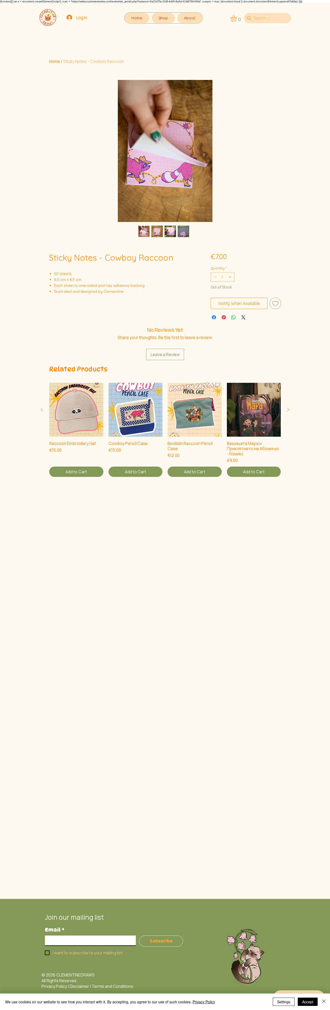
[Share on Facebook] (214, 317)
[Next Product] (288, 410)
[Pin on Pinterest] (224, 317)
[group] (165, 430)
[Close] (324, 1002)
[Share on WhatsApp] (233, 317)
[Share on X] (243, 317)
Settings (283, 1001)
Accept (307, 1001)
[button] (237, 18)
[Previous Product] (42, 410)
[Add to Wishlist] (275, 303)
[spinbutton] (222, 276)
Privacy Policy (204, 1001)
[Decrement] (214, 276)
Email (54, 930)
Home (54, 61)
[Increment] (230, 276)
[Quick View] (76, 410)
